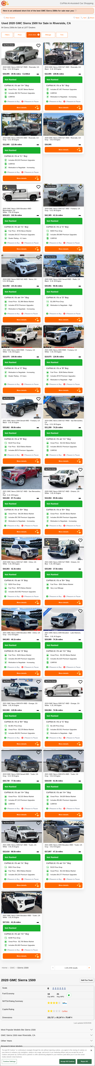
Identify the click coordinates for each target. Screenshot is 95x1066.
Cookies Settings (9, 1061)
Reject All (84, 1061)
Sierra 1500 (22, 968)
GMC (12, 968)
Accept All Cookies (67, 1061)
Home (4, 968)
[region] (47, 1056)
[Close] (91, 1050)
